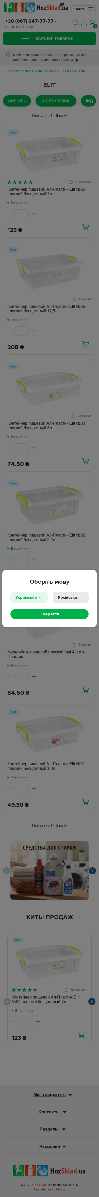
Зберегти (49, 614)
